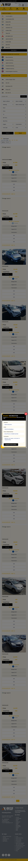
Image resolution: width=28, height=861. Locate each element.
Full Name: (6, 422)
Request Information (10, 444)
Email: (5, 427)
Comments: (6, 436)
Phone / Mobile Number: (8, 431)
